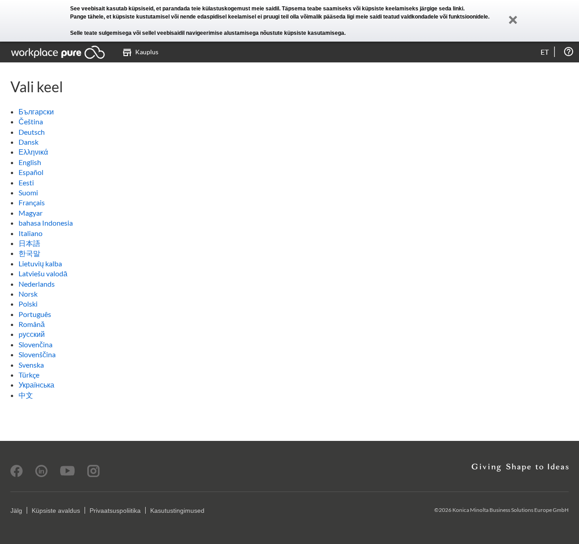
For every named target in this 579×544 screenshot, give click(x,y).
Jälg (16, 510)
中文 (26, 395)
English (30, 162)
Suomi (28, 192)
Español (31, 172)
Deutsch (32, 132)
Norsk (28, 293)
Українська (36, 384)
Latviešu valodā (43, 273)
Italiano (31, 233)
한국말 (29, 253)
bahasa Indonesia (46, 222)
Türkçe (29, 374)
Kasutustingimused (177, 510)
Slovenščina (37, 354)
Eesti (26, 182)
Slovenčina (35, 344)
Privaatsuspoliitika (115, 510)
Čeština (31, 121)
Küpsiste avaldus (56, 510)
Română (32, 324)
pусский (32, 334)
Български (36, 111)
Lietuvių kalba (40, 263)
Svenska (31, 364)
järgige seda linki (441, 8)
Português (35, 314)
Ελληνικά (33, 151)
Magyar (31, 212)
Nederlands (37, 283)
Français (32, 202)
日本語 (29, 243)
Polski (28, 303)
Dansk (28, 141)
